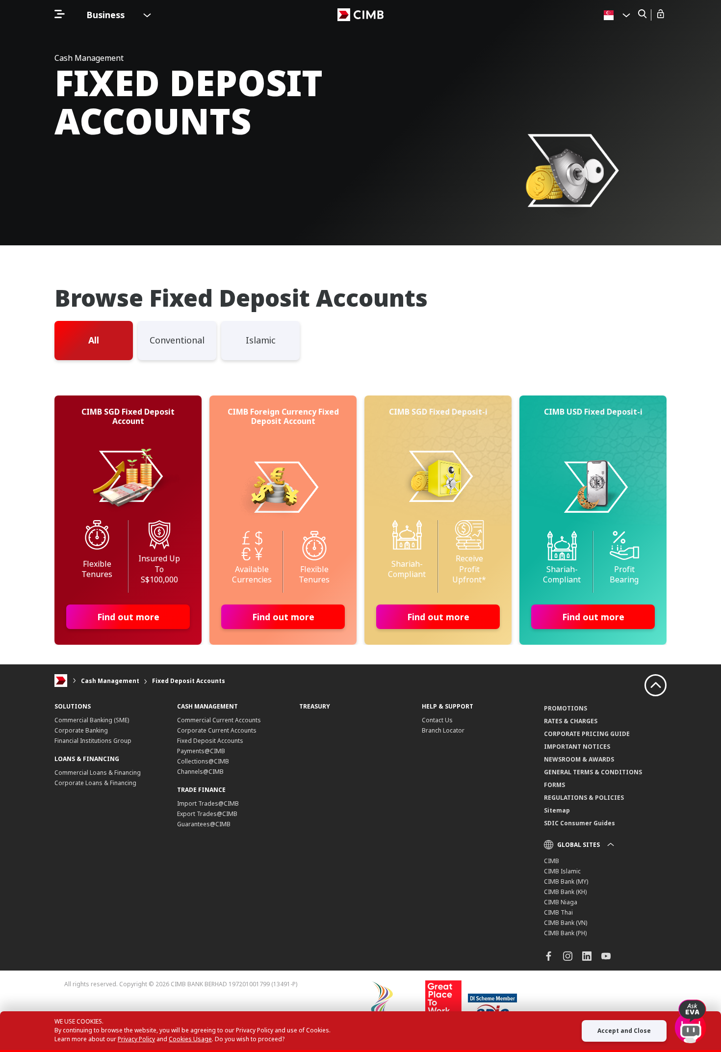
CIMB (551, 861)
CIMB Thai (558, 912)
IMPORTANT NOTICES (577, 746)
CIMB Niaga (560, 902)
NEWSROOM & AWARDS (579, 759)
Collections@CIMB (203, 761)
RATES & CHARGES (570, 721)
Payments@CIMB (201, 751)
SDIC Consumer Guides (579, 823)
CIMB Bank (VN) (565, 923)
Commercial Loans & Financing (97, 772)
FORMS (554, 785)
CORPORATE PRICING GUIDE (587, 734)
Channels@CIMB (200, 771)
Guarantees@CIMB (204, 824)
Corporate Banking (81, 730)
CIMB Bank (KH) (565, 892)
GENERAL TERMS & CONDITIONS (593, 772)
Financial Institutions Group (92, 740)
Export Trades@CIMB (207, 814)
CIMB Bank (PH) (565, 933)
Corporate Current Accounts (217, 730)
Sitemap (557, 810)
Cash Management (110, 681)
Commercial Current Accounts (219, 720)
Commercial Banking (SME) (91, 720)
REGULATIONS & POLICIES (584, 797)
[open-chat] (690, 1017)
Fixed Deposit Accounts (188, 681)
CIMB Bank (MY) (566, 881)
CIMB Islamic (562, 871)
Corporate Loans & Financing (95, 783)
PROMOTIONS (565, 708)
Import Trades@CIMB (208, 803)
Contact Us (437, 720)
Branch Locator (443, 730)
